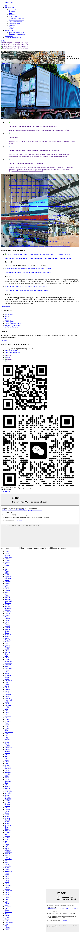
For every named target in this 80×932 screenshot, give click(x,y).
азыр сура (4, 340)
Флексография (13, 16)
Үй (6, 6)
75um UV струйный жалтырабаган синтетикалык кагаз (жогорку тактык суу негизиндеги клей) (38, 258)
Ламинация (12, 25)
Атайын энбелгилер (15, 21)
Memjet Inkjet (13, 9)
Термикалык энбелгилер (17, 18)
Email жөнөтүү (6, 491)
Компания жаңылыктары (17, 34)
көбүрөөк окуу (6, 63)
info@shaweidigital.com (12, 352)
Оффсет (11, 27)
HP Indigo (12, 11)
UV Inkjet (12, 14)
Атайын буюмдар (14, 23)
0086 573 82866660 (11, 350)
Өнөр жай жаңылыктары (17, 32)
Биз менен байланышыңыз (13, 37)
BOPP (11, 29)
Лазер (10, 13)
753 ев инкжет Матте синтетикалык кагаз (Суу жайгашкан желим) (28, 272)
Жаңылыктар (9, 30)
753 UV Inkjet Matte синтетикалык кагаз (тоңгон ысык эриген (26, 290)
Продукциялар (9, 7)
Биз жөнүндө (9, 36)
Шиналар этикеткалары (16, 20)
